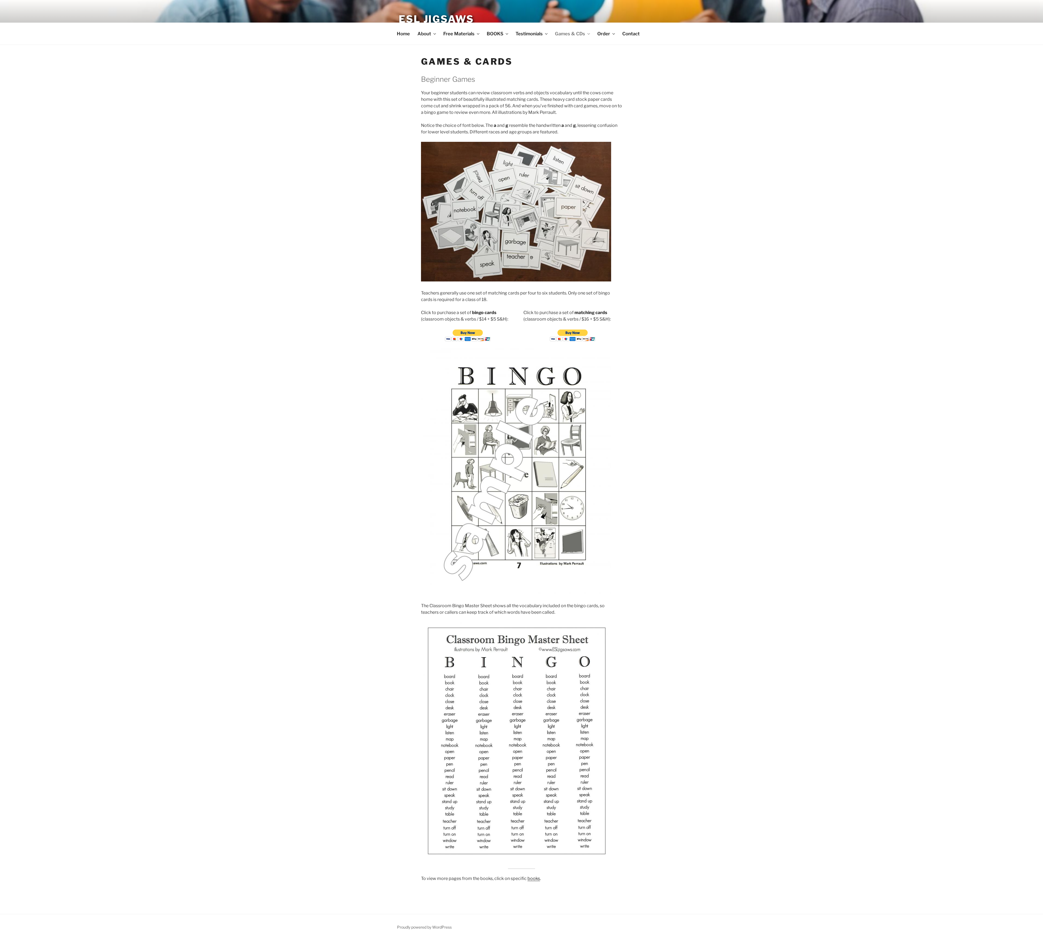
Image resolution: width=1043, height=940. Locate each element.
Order (603, 33)
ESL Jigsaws (436, 19)
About (424, 33)
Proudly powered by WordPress (424, 927)
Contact (631, 33)
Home (403, 33)
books (533, 878)
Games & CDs (570, 33)
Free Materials (459, 33)
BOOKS (495, 33)
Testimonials (529, 33)
